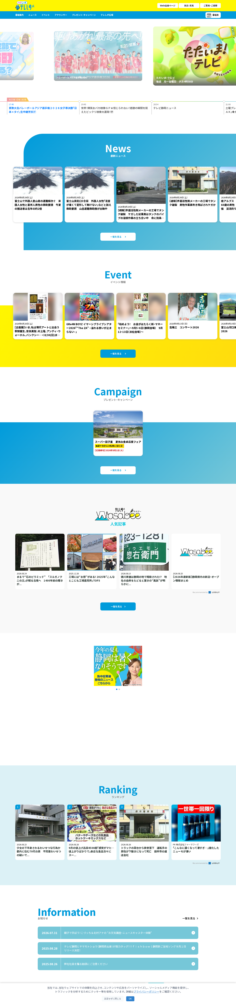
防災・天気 (189, 5)
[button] (116, 689)
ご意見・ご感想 (210, 5)
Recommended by (200, 592)
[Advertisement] (83, 724)
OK (130, 999)
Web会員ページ (167, 5)
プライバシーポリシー (146, 991)
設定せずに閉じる (112, 998)
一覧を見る (188, 918)
